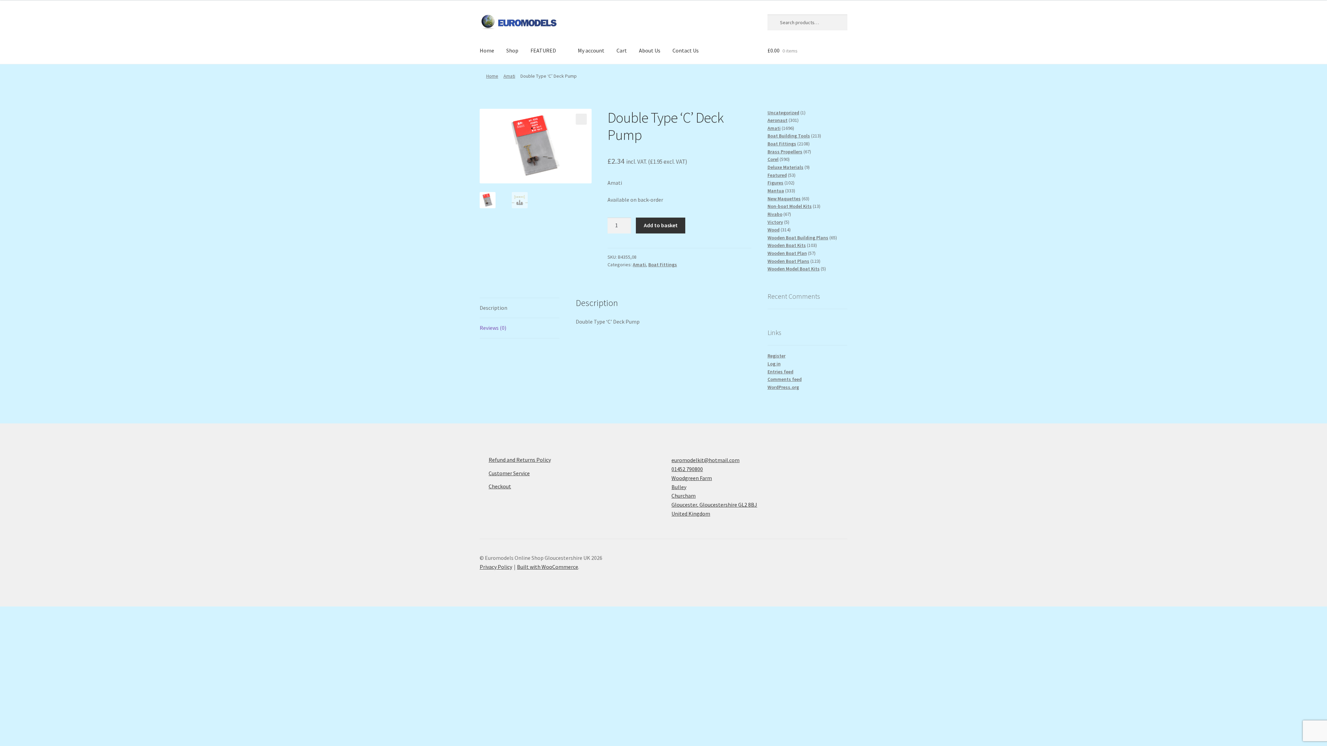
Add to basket (661, 225)
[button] (581, 119)
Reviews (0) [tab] (493, 327)
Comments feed (785, 379)
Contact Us (685, 50)
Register (776, 356)
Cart (622, 50)
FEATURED (543, 50)
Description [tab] (493, 307)
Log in (774, 364)
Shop (512, 50)
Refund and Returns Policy (520, 459)
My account (591, 50)
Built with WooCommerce (547, 566)
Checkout (500, 486)
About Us (649, 50)
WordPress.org (783, 387)
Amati (509, 76)
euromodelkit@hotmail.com (705, 460)
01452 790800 (687, 469)
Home (487, 50)
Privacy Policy (496, 566)
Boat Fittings (662, 264)
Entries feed (780, 372)
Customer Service (509, 473)
